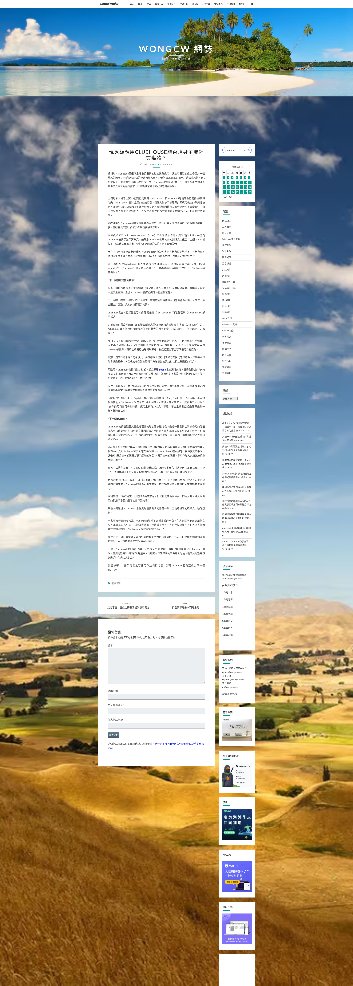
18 (237, 187)
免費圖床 (171, 4)
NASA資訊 (227, 318)
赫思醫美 (226, 227)
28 (250, 192)
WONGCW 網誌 (109, 4)
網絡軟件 (226, 269)
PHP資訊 (226, 336)
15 (224, 187)
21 (250, 187)
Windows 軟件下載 (231, 239)
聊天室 (195, 4)
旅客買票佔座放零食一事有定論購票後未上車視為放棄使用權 (236, 464)
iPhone (162, 534)
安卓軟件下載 (229, 287)
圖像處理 (226, 257)
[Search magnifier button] (249, 150)
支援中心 (218, 4)
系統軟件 (226, 245)
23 (229, 192)
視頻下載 (184, 4)
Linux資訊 (227, 306)
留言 (111, 810)
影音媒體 (226, 263)
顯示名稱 (113, 855)
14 (250, 182)
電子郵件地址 (116, 869)
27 (246, 192)
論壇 (140, 4)
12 (241, 182)
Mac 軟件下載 (228, 281)
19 (241, 187)
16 (229, 187)
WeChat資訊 (228, 330)
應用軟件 (226, 275)
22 (224, 192)
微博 (149, 4)
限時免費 (226, 233)
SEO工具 (206, 4)
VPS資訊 (226, 312)
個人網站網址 (115, 884)
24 (233, 192)
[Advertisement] (176, 123)
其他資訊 (226, 373)
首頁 (132, 4)
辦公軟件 (226, 251)
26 (241, 192)
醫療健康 (226, 367)
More (241, 4)
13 (246, 182)
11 (237, 182)
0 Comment (166, 164)
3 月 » (231, 196)
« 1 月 (224, 196)
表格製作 (231, 4)
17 (233, 187)
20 (246, 187)
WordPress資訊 (229, 324)
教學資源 (226, 342)
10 (233, 182)
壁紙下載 (159, 4)
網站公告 (226, 220)
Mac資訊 (226, 300)
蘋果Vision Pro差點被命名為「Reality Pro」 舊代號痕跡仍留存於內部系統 (236, 427)
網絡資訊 (116, 747)
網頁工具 (226, 354)
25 (237, 192)
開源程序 (226, 348)
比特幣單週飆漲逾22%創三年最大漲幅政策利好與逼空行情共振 (236, 504)
